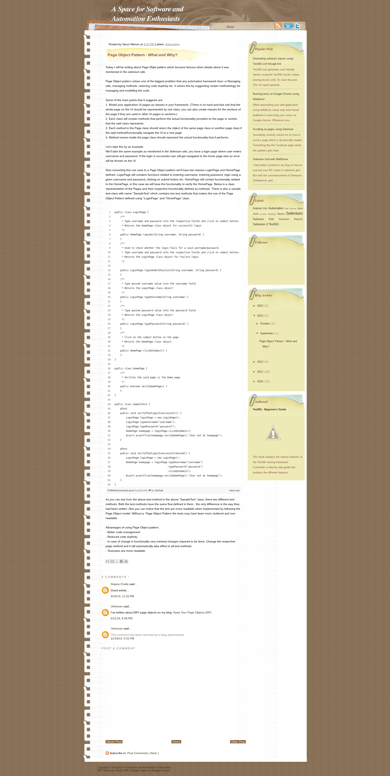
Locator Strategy (268, 214)
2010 (260, 381)
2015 (260, 305)
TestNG (274, 224)
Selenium (294, 213)
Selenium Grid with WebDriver (270, 159)
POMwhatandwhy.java (121, 490)
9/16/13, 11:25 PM (122, 596)
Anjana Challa (120, 584)
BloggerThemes (161, 770)
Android (258, 208)
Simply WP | (123, 770)
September (267, 333)
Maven (281, 214)
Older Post (238, 741)
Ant (265, 208)
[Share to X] (117, 561)
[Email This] (107, 561)
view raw (234, 490)
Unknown (117, 606)
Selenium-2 (261, 224)
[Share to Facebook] (121, 561)
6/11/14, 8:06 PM (121, 618)
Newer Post (114, 741)
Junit (256, 214)
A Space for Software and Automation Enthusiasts (147, 13)
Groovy (293, 208)
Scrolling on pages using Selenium (273, 129)
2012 (260, 361)
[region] (174, 348)
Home (230, 26)
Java (300, 208)
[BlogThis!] (112, 561)
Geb (287, 208)
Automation (172, 44)
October (265, 323)
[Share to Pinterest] (126, 561)
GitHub (159, 490)
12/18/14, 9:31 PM (122, 638)
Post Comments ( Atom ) (143, 753)
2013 (260, 315)
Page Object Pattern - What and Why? (143, 55)
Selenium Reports (291, 219)
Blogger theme (139, 770)
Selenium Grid (266, 219)
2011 (260, 371)
